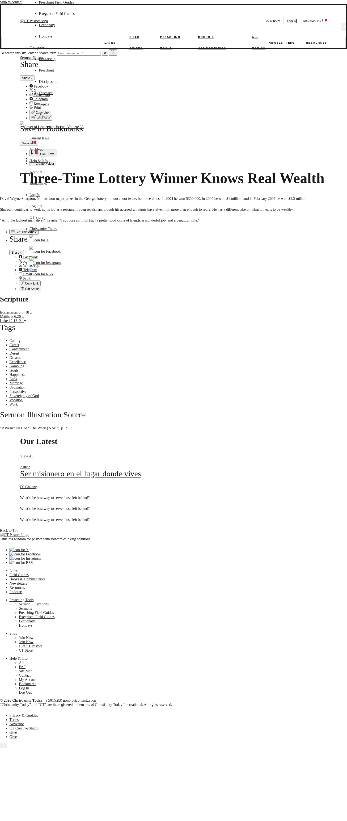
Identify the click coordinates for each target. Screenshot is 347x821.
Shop (13, 633)
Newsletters (281, 42)
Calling (14, 341)
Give (13, 732)
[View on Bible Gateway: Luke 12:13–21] (25, 321)
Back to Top (9, 530)
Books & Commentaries (27, 579)
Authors (45, 115)
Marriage (16, 383)
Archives (36, 149)
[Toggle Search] (343, 27)
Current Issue (39, 138)
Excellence (17, 362)
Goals (13, 370)
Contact (24, 675)
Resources (316, 42)
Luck (13, 379)
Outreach (46, 93)
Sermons (25, 608)
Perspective (17, 392)
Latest (111, 42)
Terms (14, 720)
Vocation (16, 400)
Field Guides (19, 575)
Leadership (47, 59)
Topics (44, 104)
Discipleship (48, 82)
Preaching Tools (21, 600)
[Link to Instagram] (45, 263)
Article (25, 467)
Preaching (46, 70)
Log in (291, 21)
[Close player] (3, 745)
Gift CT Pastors (30, 646)
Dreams (15, 358)
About (23, 663)
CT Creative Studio (23, 728)
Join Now (273, 20)
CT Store (36, 217)
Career (14, 345)
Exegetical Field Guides (37, 617)
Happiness (17, 375)
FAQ (22, 667)
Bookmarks (38, 183)
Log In (35, 195)
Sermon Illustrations (34, 604)
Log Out (36, 206)
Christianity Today (43, 229)
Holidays (25, 625)
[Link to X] (39, 240)
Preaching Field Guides (56, 2)
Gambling (16, 366)
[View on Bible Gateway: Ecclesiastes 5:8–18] (31, 312)
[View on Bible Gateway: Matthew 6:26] (23, 316)
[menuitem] (183, 283)
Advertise (16, 724)
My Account (28, 680)
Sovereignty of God (24, 396)
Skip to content (11, 2)
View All (27, 456)
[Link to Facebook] (45, 251)
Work (13, 404)
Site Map (25, 671)
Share (15, 252)
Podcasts (15, 592)
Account (36, 172)
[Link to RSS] (41, 274)
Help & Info (39, 161)
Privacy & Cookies (23, 715)
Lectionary (27, 621)
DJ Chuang (28, 487)
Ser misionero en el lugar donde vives (80, 473)
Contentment (19, 349)
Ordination (17, 387)
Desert (14, 353)
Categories (37, 48)
